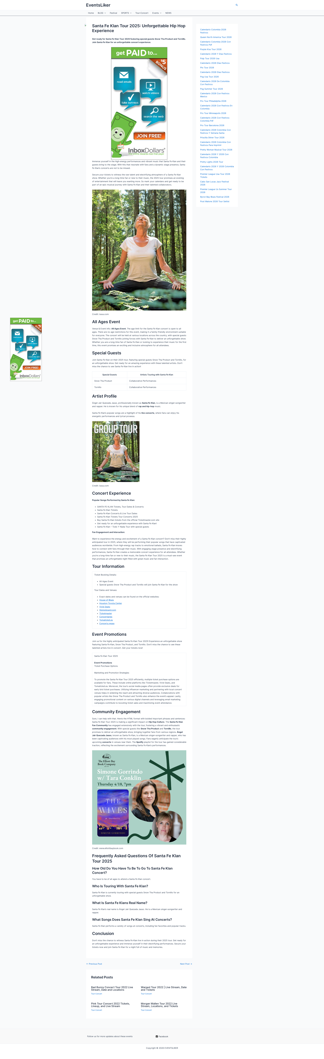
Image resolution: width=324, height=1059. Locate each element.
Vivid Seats (104, 606)
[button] (237, 5)
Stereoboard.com (107, 610)
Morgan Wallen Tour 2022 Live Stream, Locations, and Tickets (159, 1005)
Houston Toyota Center (110, 603)
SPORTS (125, 13)
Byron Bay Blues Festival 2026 (214, 197)
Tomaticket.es (106, 620)
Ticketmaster (105, 613)
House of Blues (106, 600)
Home (91, 13)
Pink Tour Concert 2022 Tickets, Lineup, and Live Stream (110, 1005)
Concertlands (105, 616)
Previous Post (94, 964)
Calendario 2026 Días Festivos (215, 63)
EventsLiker (98, 5)
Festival (113, 13)
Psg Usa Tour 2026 (209, 76)
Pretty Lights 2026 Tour (211, 162)
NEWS (168, 13)
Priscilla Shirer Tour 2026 (212, 137)
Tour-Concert (141, 13)
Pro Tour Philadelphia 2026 (213, 101)
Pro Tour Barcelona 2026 (212, 125)
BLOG (100, 13)
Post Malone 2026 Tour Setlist (214, 201)
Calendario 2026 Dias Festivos (215, 72)
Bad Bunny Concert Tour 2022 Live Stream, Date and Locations (112, 988)
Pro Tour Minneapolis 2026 (213, 113)
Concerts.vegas (106, 623)
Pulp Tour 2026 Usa (209, 58)
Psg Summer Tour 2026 (211, 89)
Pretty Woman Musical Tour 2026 (216, 149)
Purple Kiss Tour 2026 (210, 49)
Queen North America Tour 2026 (216, 37)
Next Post (186, 964)
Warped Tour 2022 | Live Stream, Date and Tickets (164, 988)
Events (155, 13)
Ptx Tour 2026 (207, 67)
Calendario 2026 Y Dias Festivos (216, 54)
